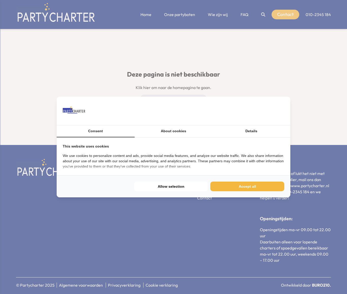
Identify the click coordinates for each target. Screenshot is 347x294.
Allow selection (171, 186)
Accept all (247, 186)
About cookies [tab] (173, 131)
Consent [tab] (95, 131)
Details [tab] (251, 131)
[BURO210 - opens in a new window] (265, 111)
